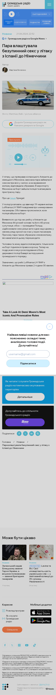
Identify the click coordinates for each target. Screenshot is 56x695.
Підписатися (28, 363)
